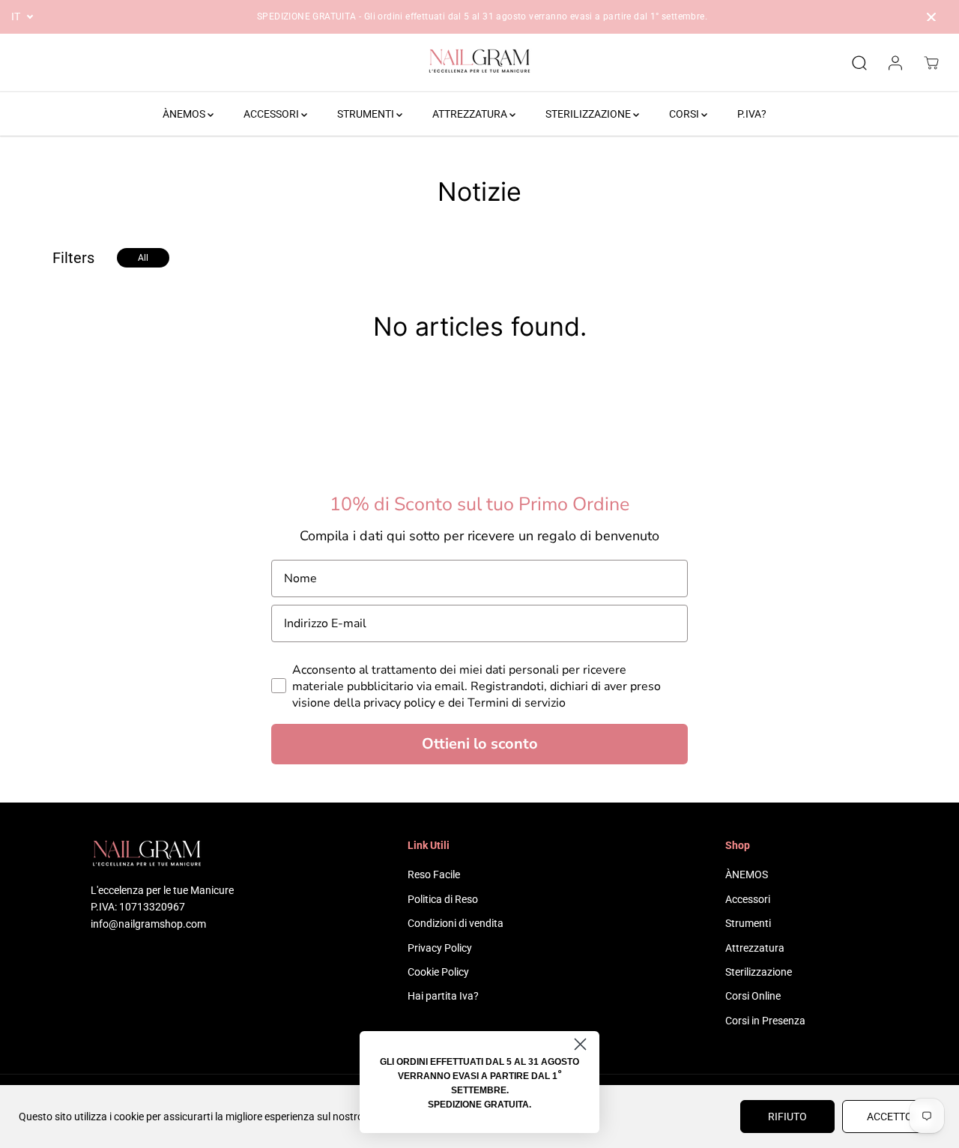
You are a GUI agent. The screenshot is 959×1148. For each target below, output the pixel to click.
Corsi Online (753, 996)
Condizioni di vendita (455, 923)
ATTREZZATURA (470, 114)
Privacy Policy (440, 948)
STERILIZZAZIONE (589, 114)
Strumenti (748, 923)
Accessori (747, 899)
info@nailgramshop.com (148, 924)
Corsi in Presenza (765, 1021)
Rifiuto (787, 1117)
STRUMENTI (366, 114)
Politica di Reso (443, 899)
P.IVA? (751, 114)
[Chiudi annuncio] (931, 17)
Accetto (890, 1117)
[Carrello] (931, 62)
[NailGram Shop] (479, 63)
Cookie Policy (438, 972)
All (143, 258)
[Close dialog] (580, 1044)
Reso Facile (434, 874)
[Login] (895, 62)
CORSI (685, 114)
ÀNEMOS (185, 114)
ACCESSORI (272, 114)
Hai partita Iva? (443, 996)
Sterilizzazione (758, 972)
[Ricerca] (859, 62)
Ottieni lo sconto (480, 744)
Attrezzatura (754, 948)
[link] (163, 855)
